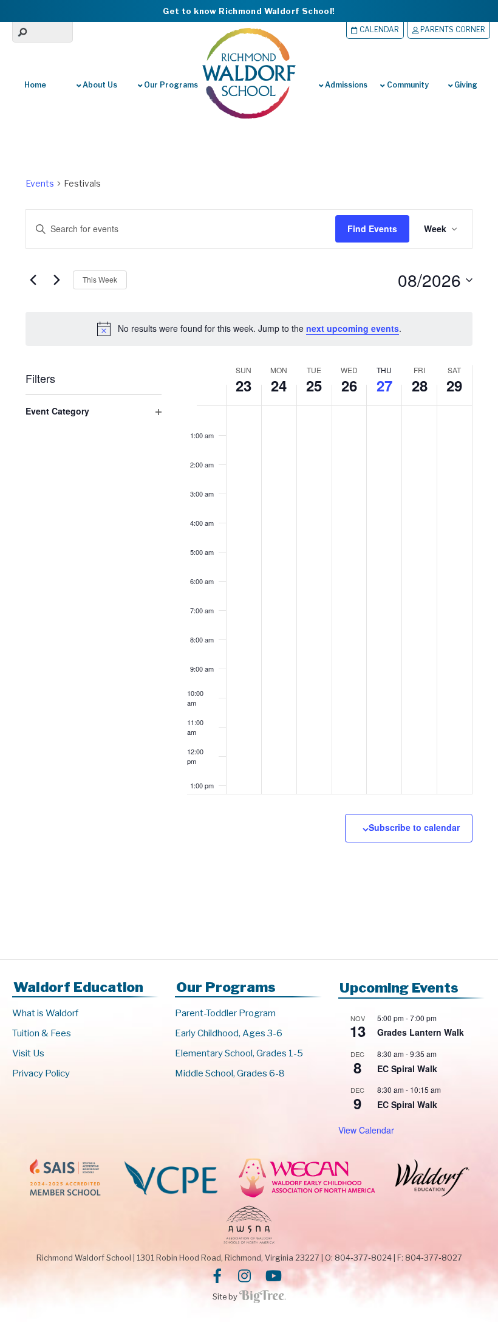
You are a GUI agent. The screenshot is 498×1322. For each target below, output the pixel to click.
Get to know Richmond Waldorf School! (249, 11)
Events (40, 183)
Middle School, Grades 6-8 (230, 1073)
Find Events (372, 228)
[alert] (249, 329)
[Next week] (56, 280)
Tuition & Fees (41, 1033)
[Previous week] (33, 280)
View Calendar (366, 1130)
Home (35, 84)
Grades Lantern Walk (420, 1032)
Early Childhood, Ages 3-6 (228, 1033)
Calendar (378, 30)
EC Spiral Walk (407, 1068)
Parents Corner (451, 30)
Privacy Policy (41, 1073)
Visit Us (28, 1053)
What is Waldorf (45, 1013)
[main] (249, 539)
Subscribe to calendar (414, 827)
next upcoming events (352, 328)
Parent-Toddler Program (225, 1013)
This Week (100, 279)
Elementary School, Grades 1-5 (239, 1053)
